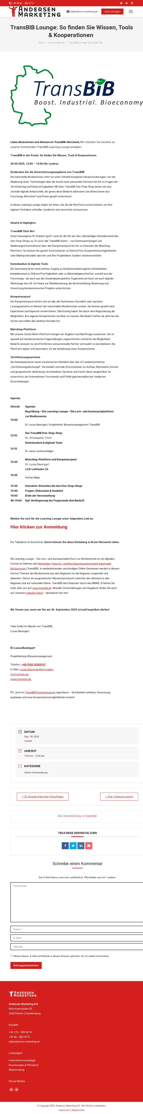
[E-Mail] (88, 845)
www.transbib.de (41, 588)
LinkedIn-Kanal (34, 592)
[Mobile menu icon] (130, 11)
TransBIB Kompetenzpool (40, 692)
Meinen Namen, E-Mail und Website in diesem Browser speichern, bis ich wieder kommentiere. (61, 956)
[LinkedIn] (80, 845)
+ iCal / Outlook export (119, 796)
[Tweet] (73, 845)
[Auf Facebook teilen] (65, 845)
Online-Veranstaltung (35, 772)
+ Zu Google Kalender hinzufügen (42, 796)
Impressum (64, 1110)
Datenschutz (78, 1110)
